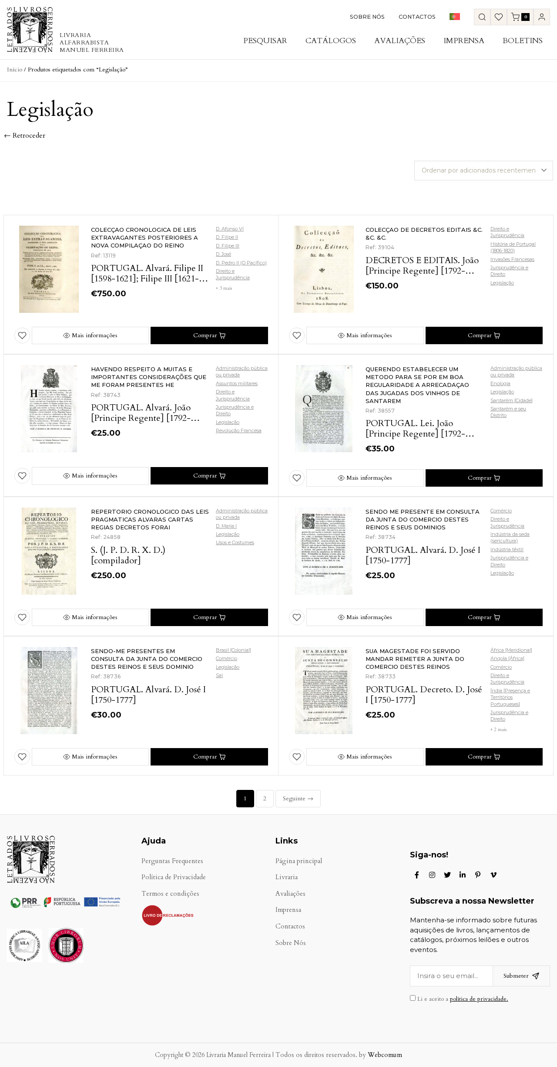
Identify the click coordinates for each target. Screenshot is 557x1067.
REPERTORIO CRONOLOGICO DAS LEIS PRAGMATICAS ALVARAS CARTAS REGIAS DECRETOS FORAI (150, 519)
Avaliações (399, 40)
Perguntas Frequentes (172, 861)
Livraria (286, 877)
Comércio (501, 511)
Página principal (298, 861)
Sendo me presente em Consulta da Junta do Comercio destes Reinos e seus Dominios (423, 519)
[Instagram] (432, 875)
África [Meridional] (511, 650)
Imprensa (463, 40)
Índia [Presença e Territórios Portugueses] (510, 697)
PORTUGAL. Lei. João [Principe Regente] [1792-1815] (415, 433)
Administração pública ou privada (242, 371)
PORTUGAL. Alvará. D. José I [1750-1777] (423, 555)
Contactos (417, 17)
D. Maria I (226, 526)
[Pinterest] (478, 875)
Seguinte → (298, 798)
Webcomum (385, 1055)
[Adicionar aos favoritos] (22, 335)
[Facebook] (417, 875)
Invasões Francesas (512, 259)
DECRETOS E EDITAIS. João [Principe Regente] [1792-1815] (422, 270)
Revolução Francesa (239, 430)
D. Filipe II (227, 237)
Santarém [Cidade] (511, 400)
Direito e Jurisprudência (233, 274)
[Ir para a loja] (482, 17)
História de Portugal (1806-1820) (513, 247)
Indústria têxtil (506, 549)
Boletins (523, 40)
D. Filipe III (227, 246)
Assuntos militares (237, 383)
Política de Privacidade (173, 877)
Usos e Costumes (235, 542)
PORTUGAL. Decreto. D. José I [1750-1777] (424, 695)
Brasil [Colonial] (233, 650)
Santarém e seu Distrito (508, 412)
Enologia (500, 383)
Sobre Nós (367, 17)
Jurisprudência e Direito (509, 270)
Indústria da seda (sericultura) (510, 537)
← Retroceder (24, 135)
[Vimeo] (493, 875)
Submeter (516, 976)
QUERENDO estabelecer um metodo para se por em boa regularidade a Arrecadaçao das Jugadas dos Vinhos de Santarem (417, 385)
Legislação (502, 283)
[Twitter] (447, 875)
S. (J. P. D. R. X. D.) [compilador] (128, 555)
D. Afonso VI (230, 229)
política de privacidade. (479, 999)
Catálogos (330, 40)
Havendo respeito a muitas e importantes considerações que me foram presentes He (148, 377)
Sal (219, 675)
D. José (223, 254)
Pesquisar (265, 40)
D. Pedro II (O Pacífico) (241, 263)
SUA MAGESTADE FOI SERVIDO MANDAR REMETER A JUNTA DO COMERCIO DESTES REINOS (415, 658)
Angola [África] (507, 658)
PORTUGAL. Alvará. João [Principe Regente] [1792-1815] (141, 418)
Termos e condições (170, 893)
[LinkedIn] (463, 875)
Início (14, 69)
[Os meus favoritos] (498, 17)
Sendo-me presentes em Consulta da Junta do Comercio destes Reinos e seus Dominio (146, 658)
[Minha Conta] (542, 17)
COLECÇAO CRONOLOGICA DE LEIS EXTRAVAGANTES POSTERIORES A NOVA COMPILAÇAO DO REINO (144, 237)
